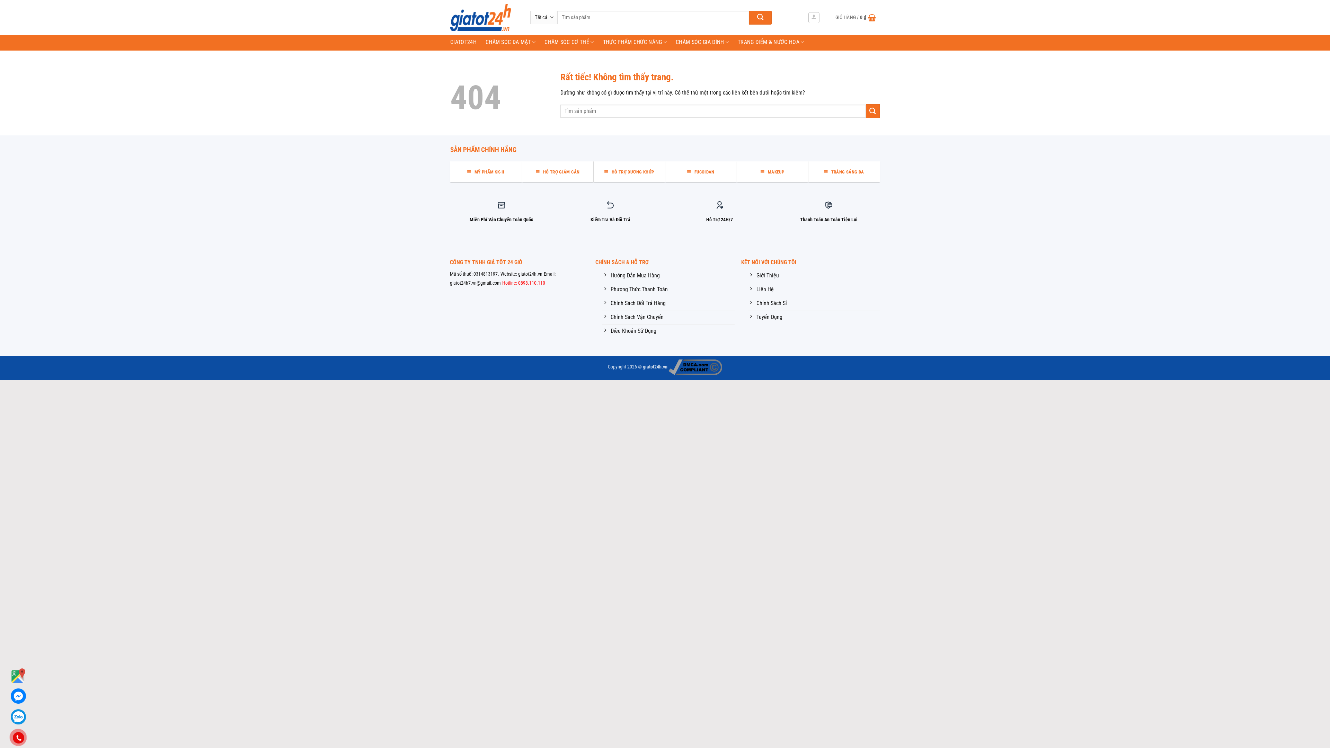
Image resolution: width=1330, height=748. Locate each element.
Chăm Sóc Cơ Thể (566, 42)
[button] (813, 17)
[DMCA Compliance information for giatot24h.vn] (695, 367)
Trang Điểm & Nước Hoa (768, 42)
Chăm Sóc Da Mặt (508, 42)
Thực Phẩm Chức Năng (632, 42)
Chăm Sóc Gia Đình (700, 42)
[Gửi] (760, 18)
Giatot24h (463, 42)
